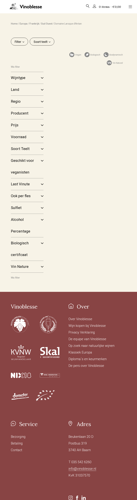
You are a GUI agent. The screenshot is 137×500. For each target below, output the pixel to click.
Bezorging (18, 437)
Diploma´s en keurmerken (87, 359)
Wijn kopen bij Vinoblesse (87, 326)
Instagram (70, 498)
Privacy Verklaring (81, 332)
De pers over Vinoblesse (86, 366)
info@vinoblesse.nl (82, 469)
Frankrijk (34, 23)
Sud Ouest (46, 23)
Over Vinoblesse (80, 319)
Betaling (17, 443)
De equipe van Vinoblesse (87, 339)
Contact (16, 450)
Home (14, 23)
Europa (23, 23)
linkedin (84, 498)
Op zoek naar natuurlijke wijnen (91, 346)
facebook (77, 498)
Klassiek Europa (80, 352)
